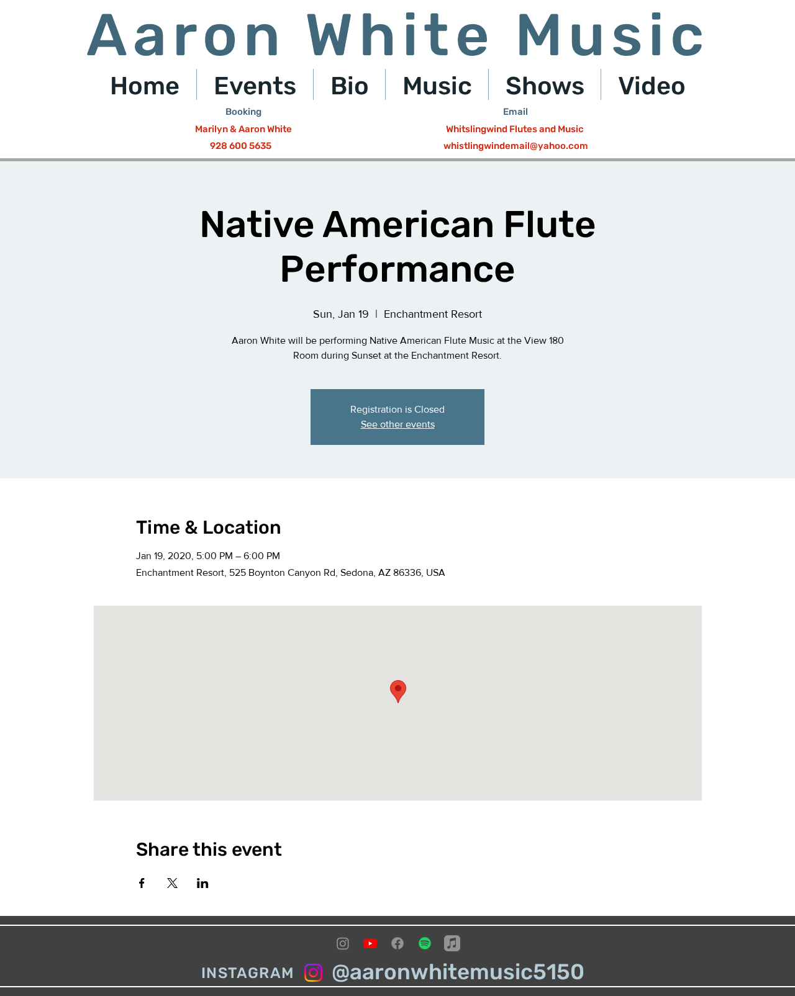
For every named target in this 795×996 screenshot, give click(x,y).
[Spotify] (425, 943)
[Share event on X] (172, 883)
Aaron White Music (398, 35)
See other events (398, 424)
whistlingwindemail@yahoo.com (515, 145)
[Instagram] (343, 943)
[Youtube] (370, 943)
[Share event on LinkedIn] (203, 883)
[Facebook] (397, 943)
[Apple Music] (452, 943)
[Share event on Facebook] (142, 883)
